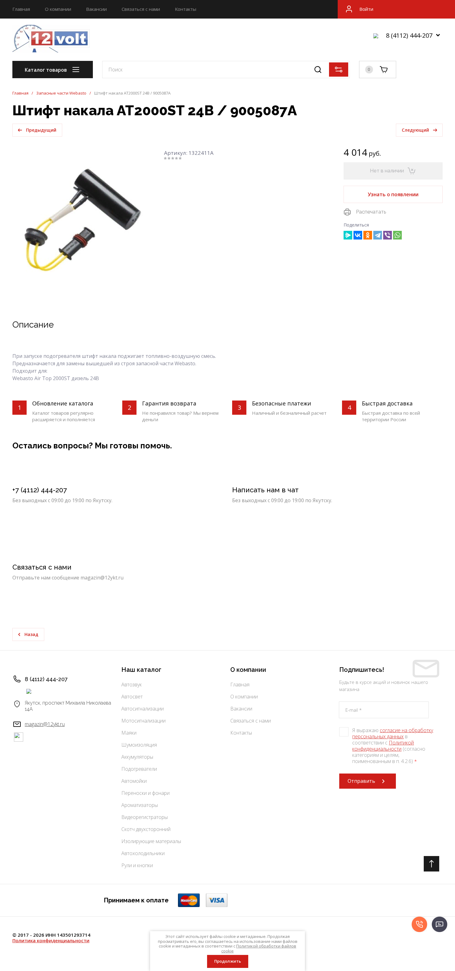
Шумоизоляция (139, 744)
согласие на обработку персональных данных (392, 733)
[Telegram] (377, 235)
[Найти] (317, 69)
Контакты (185, 9)
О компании (58, 9)
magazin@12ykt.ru (45, 724)
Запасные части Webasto (61, 93)
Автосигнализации (142, 708)
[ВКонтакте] (357, 235)
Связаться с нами (141, 9)
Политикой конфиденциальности (383, 745)
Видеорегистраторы (144, 817)
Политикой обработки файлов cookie (258, 948)
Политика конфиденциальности (50, 940)
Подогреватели (139, 768)
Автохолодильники (143, 853)
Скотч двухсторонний (146, 829)
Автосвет (132, 696)
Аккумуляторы (137, 756)
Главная (21, 9)
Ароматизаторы (139, 805)
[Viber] (387, 235)
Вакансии (96, 9)
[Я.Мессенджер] (348, 235)
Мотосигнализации (143, 720)
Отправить (361, 781)
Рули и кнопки (137, 865)
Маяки (128, 732)
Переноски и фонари (145, 793)
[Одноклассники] (367, 235)
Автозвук (131, 684)
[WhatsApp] (397, 235)
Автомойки (134, 781)
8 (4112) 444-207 (409, 35)
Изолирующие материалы (151, 841)
